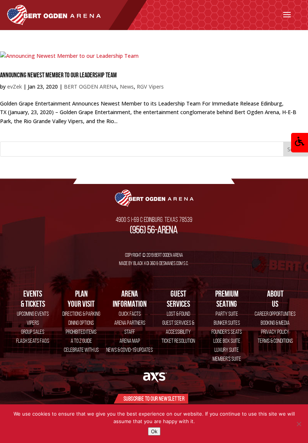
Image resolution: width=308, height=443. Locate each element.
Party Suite (227, 313)
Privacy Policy (275, 331)
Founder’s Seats (226, 331)
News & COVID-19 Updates (129, 350)
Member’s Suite (227, 359)
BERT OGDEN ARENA (90, 86)
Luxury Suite (226, 350)
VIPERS (33, 322)
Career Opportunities (275, 313)
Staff (129, 331)
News (127, 86)
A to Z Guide (81, 341)
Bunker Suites (227, 322)
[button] (299, 142)
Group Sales (32, 331)
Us (275, 298)
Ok (154, 431)
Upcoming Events (33, 313)
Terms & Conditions (275, 341)
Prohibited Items (81, 331)
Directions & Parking (81, 313)
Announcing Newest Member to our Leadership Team (58, 75)
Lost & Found (178, 313)
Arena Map (129, 341)
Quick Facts (130, 313)
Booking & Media (275, 322)
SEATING (227, 298)
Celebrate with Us (81, 350)
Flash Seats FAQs (32, 341)
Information (129, 298)
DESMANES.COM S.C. (174, 263)
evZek (14, 86)
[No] (298, 424)
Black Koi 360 (144, 263)
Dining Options (81, 322)
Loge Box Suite (226, 341)
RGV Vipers (150, 86)
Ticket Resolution (178, 341)
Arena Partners (129, 322)
